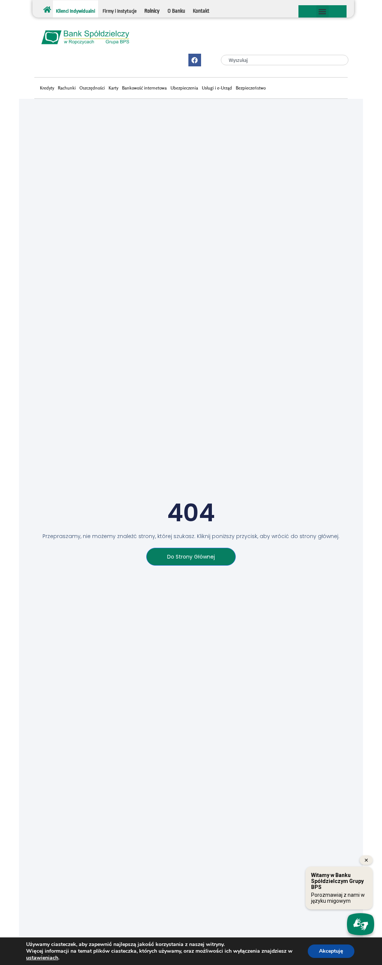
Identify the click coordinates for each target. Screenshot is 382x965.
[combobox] (284, 60)
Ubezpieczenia (184, 88)
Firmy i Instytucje (120, 11)
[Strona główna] (47, 9)
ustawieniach (42, 958)
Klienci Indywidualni (75, 11)
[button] (322, 11)
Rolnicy (152, 11)
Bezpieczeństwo (251, 88)
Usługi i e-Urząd (217, 88)
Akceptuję (331, 951)
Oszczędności (92, 88)
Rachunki (67, 88)
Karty (113, 88)
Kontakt (201, 11)
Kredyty (47, 88)
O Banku (176, 11)
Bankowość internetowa (144, 88)
